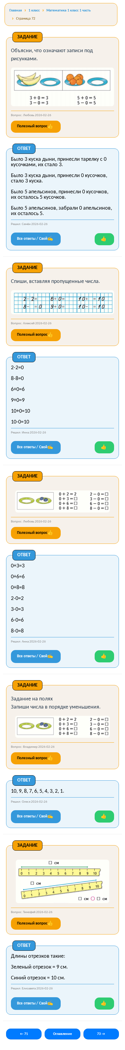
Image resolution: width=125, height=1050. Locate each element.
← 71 (24, 1034)
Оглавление (62, 1034)
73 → (101, 1034)
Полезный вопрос (35, 127)
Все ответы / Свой (35, 238)
